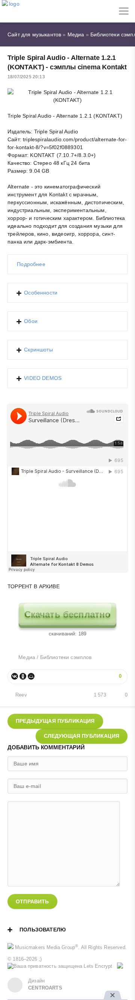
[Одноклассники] (23, 676)
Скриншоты (38, 350)
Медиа (26, 657)
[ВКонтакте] (14, 676)
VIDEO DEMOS (43, 378)
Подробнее (31, 264)
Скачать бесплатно (67, 614)
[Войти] (33, 11)
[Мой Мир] (31, 676)
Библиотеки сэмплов (66, 657)
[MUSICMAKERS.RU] (11, 11)
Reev (21, 695)
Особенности (40, 293)
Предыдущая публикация (55, 721)
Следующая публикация (81, 736)
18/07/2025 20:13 (26, 76)
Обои (31, 321)
